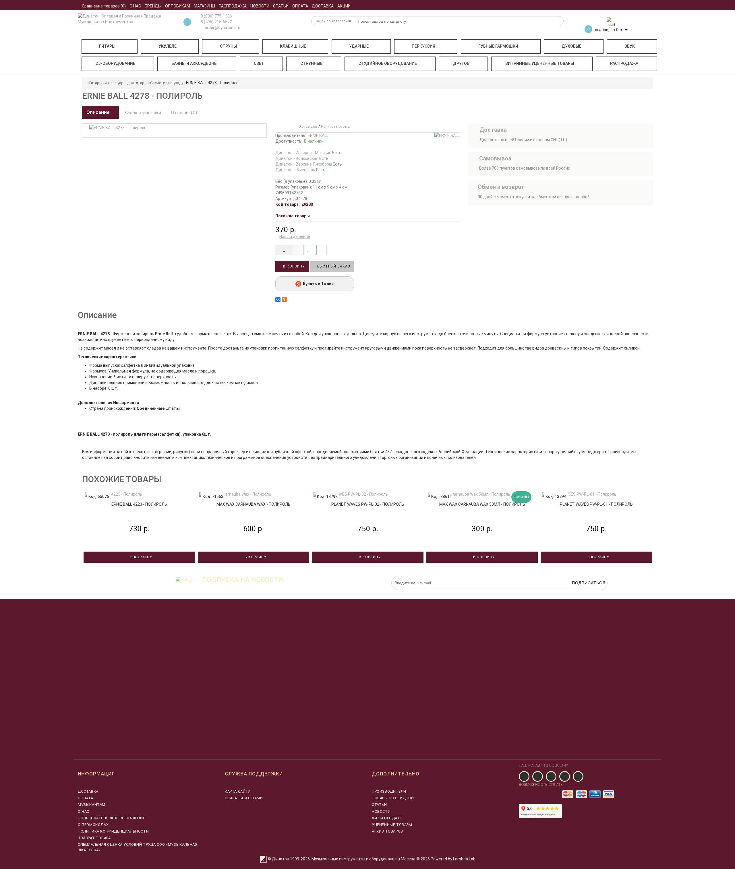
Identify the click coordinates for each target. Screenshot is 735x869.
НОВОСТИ (381, 811)
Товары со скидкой (393, 798)
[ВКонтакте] (278, 299)
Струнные (311, 63)
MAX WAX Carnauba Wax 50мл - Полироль (482, 504)
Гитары (107, 46)
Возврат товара (94, 838)
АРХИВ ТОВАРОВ (387, 831)
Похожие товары (292, 216)
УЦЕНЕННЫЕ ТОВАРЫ (392, 825)
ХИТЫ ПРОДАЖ (386, 818)
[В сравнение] (321, 250)
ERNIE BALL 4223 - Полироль (139, 504)
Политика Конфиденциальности (113, 831)
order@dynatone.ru (222, 27)
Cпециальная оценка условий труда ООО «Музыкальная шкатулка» (137, 847)
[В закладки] (308, 250)
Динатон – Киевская (300, 170)
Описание (98, 112)
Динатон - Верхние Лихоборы (308, 164)
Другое (461, 63)
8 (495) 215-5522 (216, 22)
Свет (259, 63)
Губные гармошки (498, 46)
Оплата (85, 798)
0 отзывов (307, 126)
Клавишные (293, 46)
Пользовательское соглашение (111, 818)
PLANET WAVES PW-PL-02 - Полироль (367, 504)
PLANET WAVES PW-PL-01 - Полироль (596, 504)
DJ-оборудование (115, 63)
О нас (83, 811)
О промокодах (93, 825)
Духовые (571, 46)
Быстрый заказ (333, 266)
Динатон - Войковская (301, 158)
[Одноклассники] (284, 299)
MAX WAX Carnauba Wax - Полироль (253, 504)
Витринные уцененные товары (539, 63)
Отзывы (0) (184, 112)
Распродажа (624, 63)
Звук (629, 46)
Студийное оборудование (387, 63)
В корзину (293, 266)
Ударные (359, 46)
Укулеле (167, 46)
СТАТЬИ (379, 804)
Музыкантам (91, 804)
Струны (228, 46)
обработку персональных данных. (580, 593)
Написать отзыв (335, 126)
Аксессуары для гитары (126, 83)
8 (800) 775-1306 (216, 16)
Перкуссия (423, 46)
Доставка (88, 791)
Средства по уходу (166, 83)
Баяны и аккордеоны (194, 63)
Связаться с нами (244, 798)
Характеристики (142, 112)
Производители (389, 791)
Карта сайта (238, 791)
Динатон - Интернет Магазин (308, 152)
